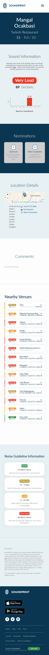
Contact (8, 636)
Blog (13, 629)
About (8, 629)
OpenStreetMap (25, 202)
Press (25, 629)
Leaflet (15, 202)
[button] (24, 195)
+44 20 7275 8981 (30, 206)
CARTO (41, 202)
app (14, 67)
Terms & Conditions (24, 641)
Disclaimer (17, 636)
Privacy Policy (10, 641)
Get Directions (28, 209)
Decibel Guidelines (29, 636)
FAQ (19, 629)
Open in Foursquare (30, 212)
